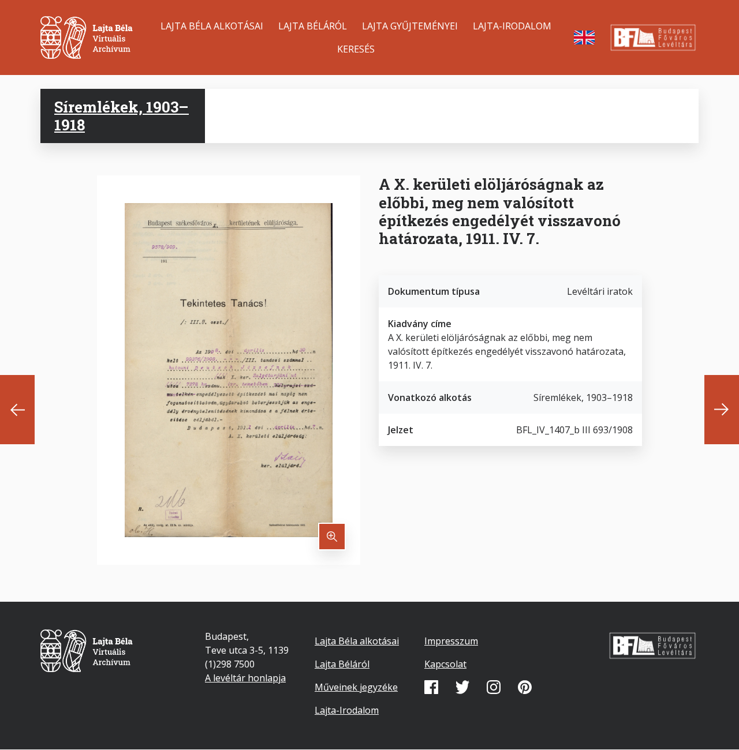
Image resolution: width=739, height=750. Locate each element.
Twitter (462, 687)
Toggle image (332, 536)
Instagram (494, 687)
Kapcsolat (445, 664)
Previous (17, 409)
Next (721, 409)
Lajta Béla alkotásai (212, 26)
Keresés (356, 49)
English (584, 37)
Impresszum (451, 641)
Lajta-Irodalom (512, 26)
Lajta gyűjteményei (410, 26)
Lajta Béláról (312, 26)
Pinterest (525, 687)
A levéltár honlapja (245, 678)
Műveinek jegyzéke (356, 687)
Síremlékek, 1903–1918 (121, 115)
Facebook (431, 687)
